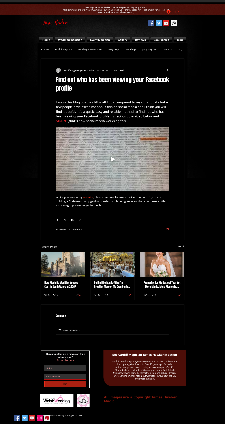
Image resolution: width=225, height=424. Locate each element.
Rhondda (119, 370)
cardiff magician (63, 49)
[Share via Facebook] (57, 219)
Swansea (117, 372)
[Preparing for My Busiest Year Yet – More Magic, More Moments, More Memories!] (162, 264)
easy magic (114, 49)
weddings (131, 49)
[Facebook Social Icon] (17, 418)
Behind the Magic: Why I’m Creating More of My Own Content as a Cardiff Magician (112, 285)
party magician (149, 49)
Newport (160, 367)
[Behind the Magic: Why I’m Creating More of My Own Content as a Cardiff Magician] (112, 264)
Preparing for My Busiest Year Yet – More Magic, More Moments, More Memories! (162, 285)
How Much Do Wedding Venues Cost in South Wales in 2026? (61, 285)
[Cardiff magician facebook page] (151, 23)
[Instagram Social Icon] (40, 418)
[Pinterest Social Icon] (47, 418)
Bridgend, (130, 370)
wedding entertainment (90, 49)
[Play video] (112, 159)
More (166, 49)
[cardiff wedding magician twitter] (159, 23)
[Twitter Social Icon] (25, 418)
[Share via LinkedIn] (72, 219)
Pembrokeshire (159, 372)
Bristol (117, 375)
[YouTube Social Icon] (32, 418)
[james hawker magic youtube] (166, 23)
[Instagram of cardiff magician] (174, 23)
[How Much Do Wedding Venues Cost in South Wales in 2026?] (63, 264)
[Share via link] (79, 219)
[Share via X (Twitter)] (64, 219)
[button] (180, 49)
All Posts (45, 49)
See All (181, 246)
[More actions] (167, 70)
